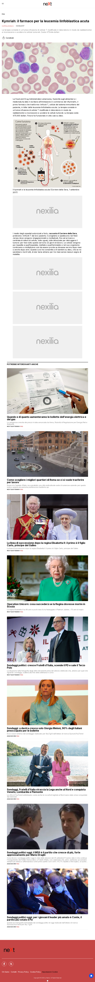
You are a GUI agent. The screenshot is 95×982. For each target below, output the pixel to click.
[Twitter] (10, 962)
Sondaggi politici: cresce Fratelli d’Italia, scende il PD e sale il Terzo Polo (46, 666)
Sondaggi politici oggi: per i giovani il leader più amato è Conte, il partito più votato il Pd (44, 918)
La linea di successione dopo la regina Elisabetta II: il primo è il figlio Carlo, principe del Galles (46, 544)
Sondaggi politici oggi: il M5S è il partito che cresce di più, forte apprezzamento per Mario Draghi (43, 853)
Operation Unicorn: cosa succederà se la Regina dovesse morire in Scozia (46, 605)
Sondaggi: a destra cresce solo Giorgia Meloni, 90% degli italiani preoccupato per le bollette (44, 729)
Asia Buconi (11, 736)
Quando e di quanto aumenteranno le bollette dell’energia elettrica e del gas (46, 418)
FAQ (3, 14)
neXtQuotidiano (8, 26)
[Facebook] (3, 962)
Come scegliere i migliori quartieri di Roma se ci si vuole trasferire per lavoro (45, 481)
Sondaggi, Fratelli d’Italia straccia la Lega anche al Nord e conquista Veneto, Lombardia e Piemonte (46, 790)
